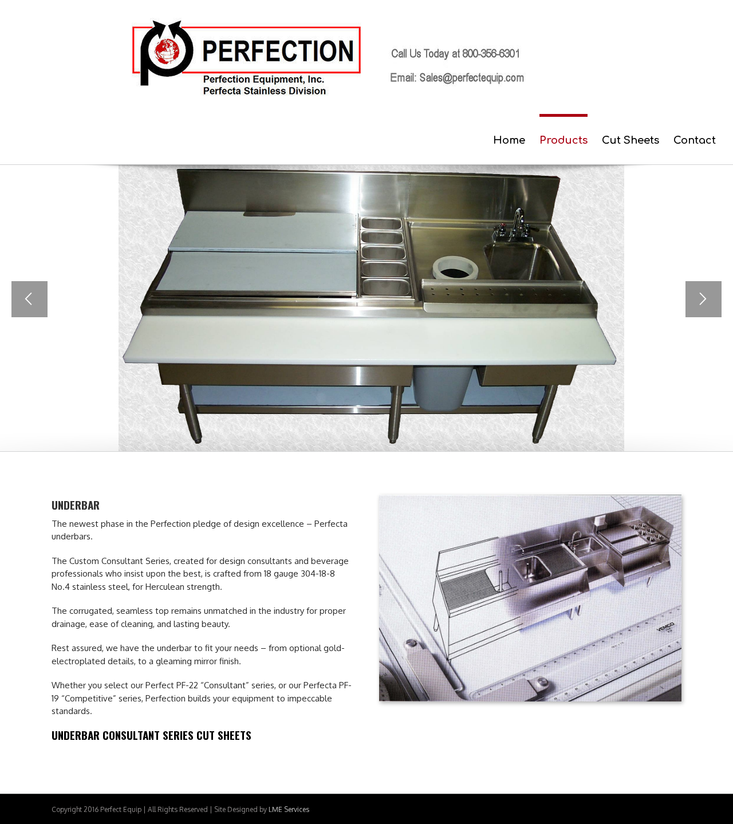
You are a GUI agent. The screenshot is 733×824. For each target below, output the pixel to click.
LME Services (289, 809)
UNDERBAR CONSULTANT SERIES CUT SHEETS (151, 735)
